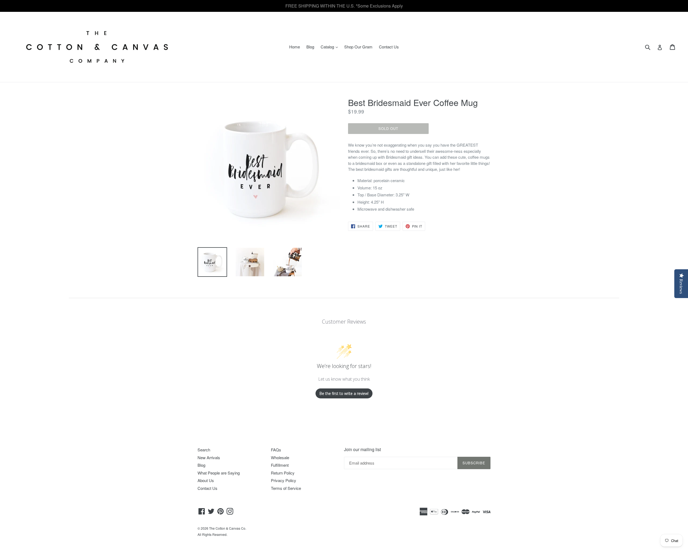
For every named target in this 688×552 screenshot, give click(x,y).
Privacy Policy (283, 480)
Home (294, 46)
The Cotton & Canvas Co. (227, 528)
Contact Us (389, 46)
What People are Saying (219, 473)
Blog (310, 46)
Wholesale (280, 457)
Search (204, 449)
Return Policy (283, 473)
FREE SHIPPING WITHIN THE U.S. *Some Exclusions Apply (344, 6)
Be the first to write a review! (344, 393)
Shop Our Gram (358, 46)
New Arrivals (209, 457)
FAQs (276, 449)
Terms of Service (286, 488)
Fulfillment (280, 465)
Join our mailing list (362, 449)
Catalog (331, 46)
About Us (206, 480)
